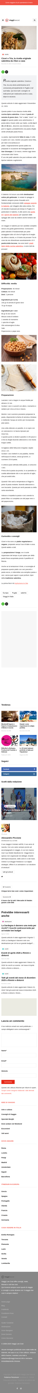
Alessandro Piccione (11, 838)
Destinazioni (5, 1327)
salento (23, 593)
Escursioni (5, 1129)
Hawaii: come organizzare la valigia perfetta (27, 726)
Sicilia (3, 1254)
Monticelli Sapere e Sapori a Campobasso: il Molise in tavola (9, 726)
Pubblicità (5, 1309)
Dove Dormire (6, 1334)
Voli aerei (5, 1133)
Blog (3, 1306)
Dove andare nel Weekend (11, 1124)
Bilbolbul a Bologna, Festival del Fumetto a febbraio (9, 750)
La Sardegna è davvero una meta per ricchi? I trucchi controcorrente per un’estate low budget (18, 928)
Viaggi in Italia (8, 597)
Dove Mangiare (7, 1330)
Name (4, 1051)
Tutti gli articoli (8, 872)
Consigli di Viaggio (8, 1114)
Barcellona (5, 1177)
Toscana (4, 1239)
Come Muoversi (7, 1338)
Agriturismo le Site (21, 583)
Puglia (14, 593)
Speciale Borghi (7, 1119)
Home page (5, 1302)
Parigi (3, 1158)
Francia (4, 1210)
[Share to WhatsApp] (3, 71)
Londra (4, 1153)
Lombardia (5, 1263)
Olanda (4, 1206)
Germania (5, 1220)
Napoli (3, 1172)
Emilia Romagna (7, 1235)
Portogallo (5, 1201)
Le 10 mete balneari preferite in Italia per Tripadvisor (26, 750)
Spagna (4, 1196)
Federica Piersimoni (11, 1377)
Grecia (4, 1191)
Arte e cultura (6, 1110)
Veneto (4, 1258)
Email (3, 1061)
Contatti (4, 1317)
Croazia (4, 1215)
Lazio (3, 1249)
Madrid (4, 1162)
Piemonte (5, 1244)
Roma (3, 1148)
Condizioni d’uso (7, 1313)
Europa (5, 593)
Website (4, 1071)
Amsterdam (6, 1167)
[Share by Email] (6, 71)
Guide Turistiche (7, 1323)
